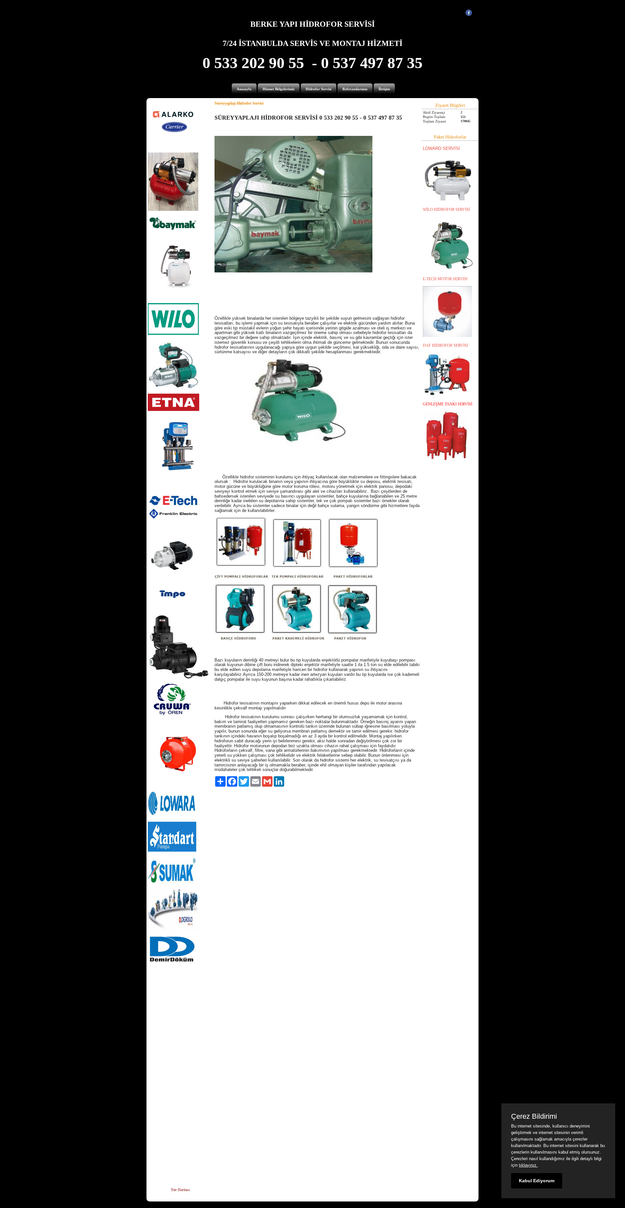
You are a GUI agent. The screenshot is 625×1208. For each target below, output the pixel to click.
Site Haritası (180, 1189)
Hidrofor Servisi (318, 89)
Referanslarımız (355, 89)
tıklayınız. (528, 1165)
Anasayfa (244, 89)
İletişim (384, 89)
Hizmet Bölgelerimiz (279, 89)
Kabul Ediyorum (536, 1180)
